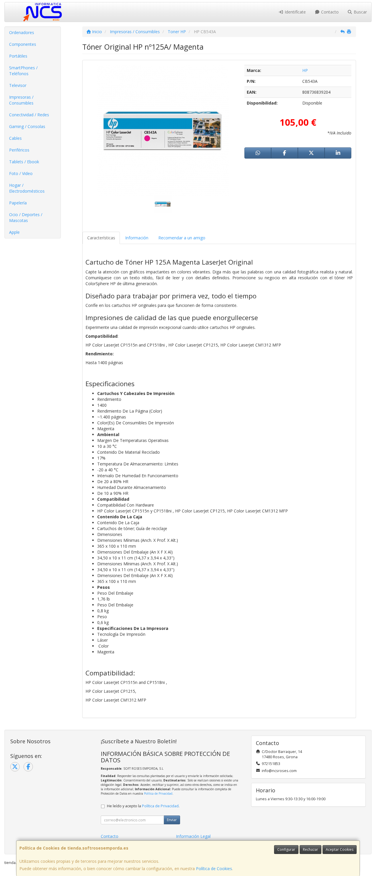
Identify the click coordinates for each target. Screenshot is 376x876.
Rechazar (310, 849)
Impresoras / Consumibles (21, 100)
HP (305, 70)
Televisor (17, 85)
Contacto (329, 12)
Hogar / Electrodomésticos (27, 188)
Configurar (286, 849)
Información (136, 238)
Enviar (172, 819)
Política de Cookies (214, 868)
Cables (15, 138)
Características (101, 238)
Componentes (22, 44)
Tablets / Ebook (24, 161)
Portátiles (18, 56)
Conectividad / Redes (29, 114)
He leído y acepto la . (143, 805)
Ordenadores (21, 32)
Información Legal (193, 836)
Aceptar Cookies (339, 849)
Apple (14, 232)
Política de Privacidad (158, 793)
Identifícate (294, 12)
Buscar (359, 12)
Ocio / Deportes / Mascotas (25, 217)
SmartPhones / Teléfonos (23, 70)
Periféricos (19, 150)
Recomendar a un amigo (181, 238)
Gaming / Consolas (27, 126)
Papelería (18, 203)
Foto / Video (21, 173)
